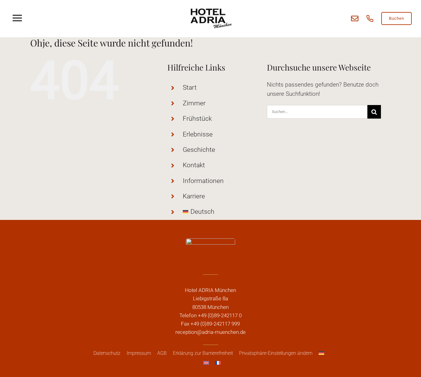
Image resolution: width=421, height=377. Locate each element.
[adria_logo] (210, 9)
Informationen (203, 180)
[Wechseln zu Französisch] (218, 363)
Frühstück (197, 118)
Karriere (194, 196)
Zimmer (194, 103)
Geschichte (199, 149)
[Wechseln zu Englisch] (206, 363)
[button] (276, 353)
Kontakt (194, 165)
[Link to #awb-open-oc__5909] (17, 18)
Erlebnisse (198, 134)
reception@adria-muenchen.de (210, 332)
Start (190, 87)
